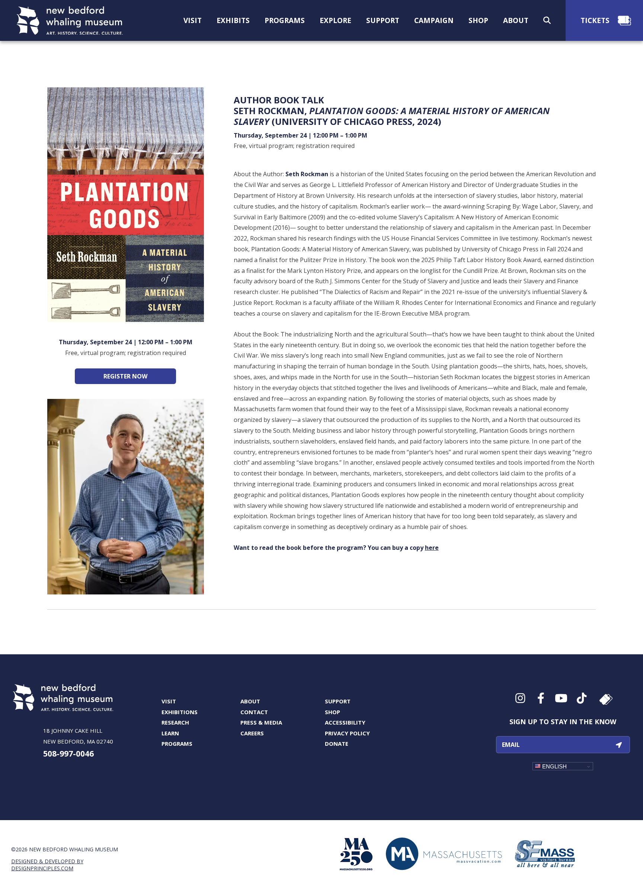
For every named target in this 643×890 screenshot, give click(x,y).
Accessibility (345, 722)
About (250, 701)
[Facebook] (540, 698)
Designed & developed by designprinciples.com (47, 864)
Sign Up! (619, 745)
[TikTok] (581, 698)
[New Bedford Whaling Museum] (70, 20)
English (554, 766)
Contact (254, 712)
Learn (170, 733)
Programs (176, 743)
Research (175, 722)
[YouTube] (560, 698)
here (432, 548)
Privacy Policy (347, 733)
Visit (168, 701)
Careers (252, 733)
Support (338, 701)
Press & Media (261, 722)
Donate (336, 743)
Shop (332, 712)
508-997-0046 (68, 753)
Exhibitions (179, 712)
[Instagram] (519, 698)
